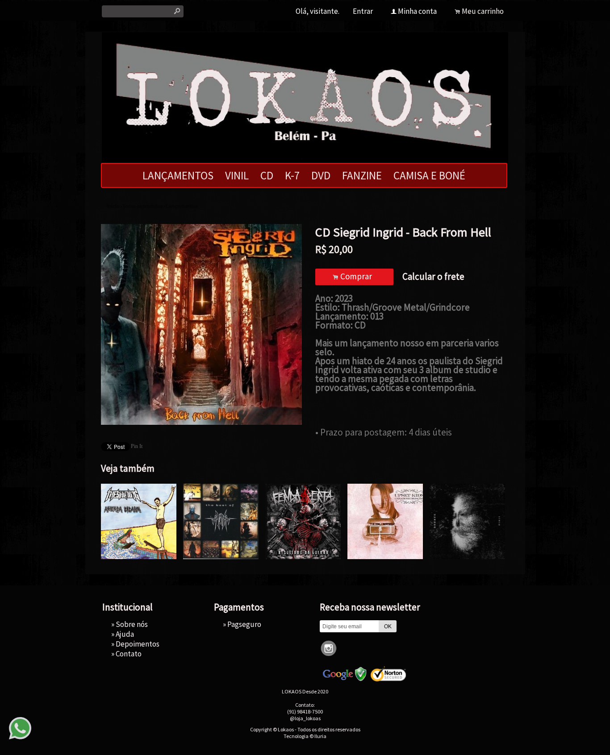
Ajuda (125, 634)
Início (113, 206)
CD (266, 175)
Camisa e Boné (429, 175)
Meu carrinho (483, 11)
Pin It (136, 446)
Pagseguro (244, 624)
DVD (320, 175)
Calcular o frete (433, 276)
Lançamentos (177, 175)
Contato (129, 654)
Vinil (237, 175)
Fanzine (362, 175)
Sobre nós (132, 624)
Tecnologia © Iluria (305, 736)
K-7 (292, 175)
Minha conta (417, 11)
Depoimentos (137, 644)
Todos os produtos (142, 206)
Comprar (354, 276)
